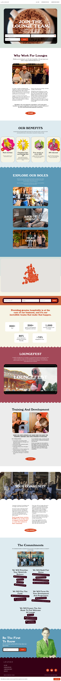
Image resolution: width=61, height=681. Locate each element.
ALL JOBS (37, 2)
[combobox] (31, 35)
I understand (56, 679)
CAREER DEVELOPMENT (55, 2)
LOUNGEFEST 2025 (30, 382)
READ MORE (30, 458)
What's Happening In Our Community (30, 530)
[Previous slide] (2, 149)
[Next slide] (58, 149)
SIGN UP (22, 649)
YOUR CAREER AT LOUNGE (30, 113)
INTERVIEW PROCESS (45, 2)
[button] (36, 280)
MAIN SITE (6, 671)
